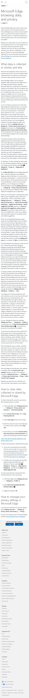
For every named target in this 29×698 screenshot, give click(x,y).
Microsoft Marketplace (6, 646)
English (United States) (8, 681)
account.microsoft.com (11, 451)
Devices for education (6, 585)
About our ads (21, 692)
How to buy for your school (7, 593)
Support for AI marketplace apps (8, 641)
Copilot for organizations (7, 542)
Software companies (6, 649)
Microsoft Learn (5, 638)
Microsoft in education (6, 583)
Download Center (5, 560)
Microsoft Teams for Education (8, 588)
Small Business (5, 626)
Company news (5, 664)
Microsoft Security (5, 611)
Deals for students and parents (8, 598)
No (19, 524)
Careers (3, 659)
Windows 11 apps (5, 550)
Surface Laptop (5, 535)
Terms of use (20, 690)
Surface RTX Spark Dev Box (7, 540)
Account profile (5, 557)
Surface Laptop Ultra (6, 537)
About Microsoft (5, 661)
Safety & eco (10, 692)
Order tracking (5, 568)
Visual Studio (4, 651)
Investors (3, 669)
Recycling (15, 692)
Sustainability (4, 677)
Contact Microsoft (9, 690)
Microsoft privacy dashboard (17, 457)
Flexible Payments (5, 575)
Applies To (4, 23)
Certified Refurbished (6, 570)
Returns (3, 565)
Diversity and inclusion (6, 672)
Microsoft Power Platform (7, 618)
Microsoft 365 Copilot (6, 623)
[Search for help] (5, 2)
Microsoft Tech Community (7, 644)
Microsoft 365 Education (6, 590)
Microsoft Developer (6, 636)
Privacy (15, 690)
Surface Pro (4, 532)
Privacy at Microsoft (6, 666)
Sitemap (3, 690)
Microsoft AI (4, 608)
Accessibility (4, 674)
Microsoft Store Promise (6, 573)
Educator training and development (9, 596)
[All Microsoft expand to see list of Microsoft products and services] (2, 2)
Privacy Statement (6, 58)
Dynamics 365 (4, 613)
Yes (10, 524)
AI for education (5, 601)
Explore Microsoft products (7, 547)
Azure (3, 633)
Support (3, 5)
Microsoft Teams (5, 621)
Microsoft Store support (6, 563)
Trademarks (4, 692)
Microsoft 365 (4, 616)
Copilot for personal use (6, 545)
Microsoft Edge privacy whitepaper (15, 516)
